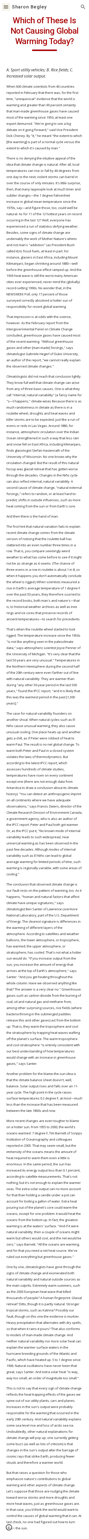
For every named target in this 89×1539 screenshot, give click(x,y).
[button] (6, 7)
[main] (44, 33)
